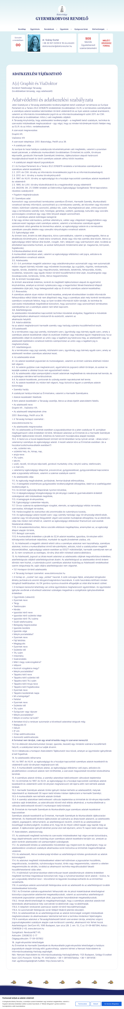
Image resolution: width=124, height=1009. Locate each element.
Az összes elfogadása (111, 1004)
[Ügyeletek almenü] (71, 29)
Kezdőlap (22, 29)
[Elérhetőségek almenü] (107, 29)
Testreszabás (82, 1004)
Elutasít (95, 1004)
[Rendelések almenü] (56, 29)
